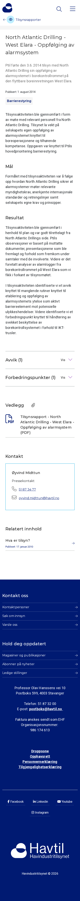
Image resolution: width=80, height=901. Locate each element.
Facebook (17, 801)
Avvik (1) (35, 360)
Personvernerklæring (40, 762)
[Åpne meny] (73, 8)
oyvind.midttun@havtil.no (39, 498)
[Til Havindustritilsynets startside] (7, 7)
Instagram (41, 812)
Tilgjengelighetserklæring (40, 767)
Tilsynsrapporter (28, 20)
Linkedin (42, 801)
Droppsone (40, 751)
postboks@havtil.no (46, 709)
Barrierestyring (19, 101)
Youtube (66, 801)
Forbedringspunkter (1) (35, 377)
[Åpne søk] (59, 9)
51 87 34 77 (27, 489)
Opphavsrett (40, 756)
